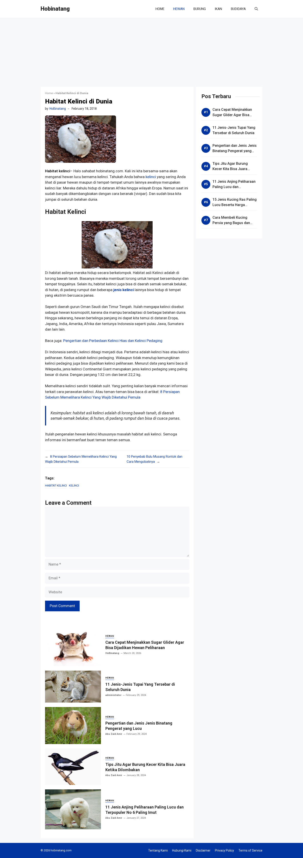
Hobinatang (55, 9)
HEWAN (179, 9)
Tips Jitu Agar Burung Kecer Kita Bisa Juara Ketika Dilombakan (230, 168)
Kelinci (74, 485)
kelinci (151, 177)
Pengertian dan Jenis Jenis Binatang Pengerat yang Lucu (234, 150)
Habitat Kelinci (56, 485)
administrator (113, 695)
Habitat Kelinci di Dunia (78, 101)
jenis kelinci (123, 290)
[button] (256, 9)
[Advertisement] (151, 51)
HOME (159, 9)
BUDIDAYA (238, 9)
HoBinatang (57, 108)
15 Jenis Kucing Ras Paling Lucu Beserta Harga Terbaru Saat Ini (234, 204)
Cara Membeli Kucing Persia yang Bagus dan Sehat (231, 222)
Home (49, 93)
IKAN (218, 9)
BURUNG (199, 9)
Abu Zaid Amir (113, 734)
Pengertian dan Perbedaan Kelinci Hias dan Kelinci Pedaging (112, 340)
